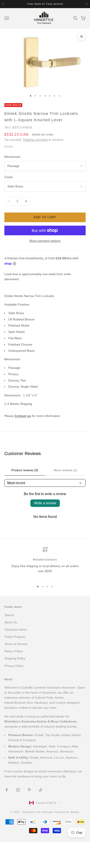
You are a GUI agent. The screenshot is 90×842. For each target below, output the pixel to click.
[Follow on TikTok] (40, 790)
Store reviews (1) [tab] (65, 470)
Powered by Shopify (67, 812)
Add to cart (45, 217)
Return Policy (13, 651)
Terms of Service (16, 644)
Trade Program (14, 636)
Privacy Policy (13, 666)
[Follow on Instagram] (18, 790)
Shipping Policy (14, 658)
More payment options (45, 241)
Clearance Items (15, 629)
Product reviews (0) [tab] (24, 470)
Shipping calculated (35, 139)
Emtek (8, 146)
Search (9, 615)
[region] (45, 563)
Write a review (45, 503)
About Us (10, 622)
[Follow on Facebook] (6, 790)
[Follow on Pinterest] (29, 790)
